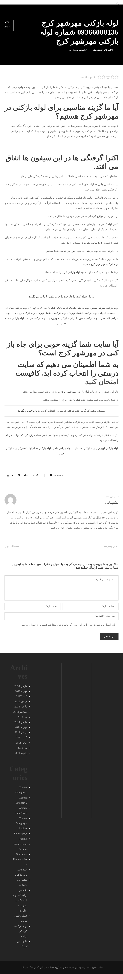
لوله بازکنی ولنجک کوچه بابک (73, 307)
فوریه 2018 (21, 691)
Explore (23, 828)
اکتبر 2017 (21, 696)
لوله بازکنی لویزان (108, 448)
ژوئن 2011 (21, 742)
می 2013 (22, 716)
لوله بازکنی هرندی (36, 318)
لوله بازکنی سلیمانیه (84, 448)
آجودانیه (82, 50)
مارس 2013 (20, 722)
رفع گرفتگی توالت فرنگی (19, 280)
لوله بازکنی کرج (71, 272)
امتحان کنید (101, 382)
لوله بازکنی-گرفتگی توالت (101, 50)
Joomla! (23, 838)
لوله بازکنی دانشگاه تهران (83, 312)
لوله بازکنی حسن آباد (86, 318)
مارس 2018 (20, 686)
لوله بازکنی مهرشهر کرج (84, 250)
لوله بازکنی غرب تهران (42, 307)
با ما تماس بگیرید (93, 242)
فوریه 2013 (21, 727)
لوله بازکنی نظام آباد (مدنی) (35, 448)
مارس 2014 (20, 706)
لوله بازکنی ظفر (62, 448)
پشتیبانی (111, 502)
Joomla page (20, 833)
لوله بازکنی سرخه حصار (105, 307)
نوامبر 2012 (21, 732)
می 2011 (22, 747)
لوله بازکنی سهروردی (61, 318)
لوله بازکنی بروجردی (24, 312)
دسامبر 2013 (20, 711)
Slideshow (21, 854)
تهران (76, 50)
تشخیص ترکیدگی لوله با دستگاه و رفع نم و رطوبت (20, 900)
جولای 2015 (21, 701)
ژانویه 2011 (21, 752)
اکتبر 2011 (21, 737)
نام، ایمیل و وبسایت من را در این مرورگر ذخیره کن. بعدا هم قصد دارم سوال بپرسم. (68, 624)
